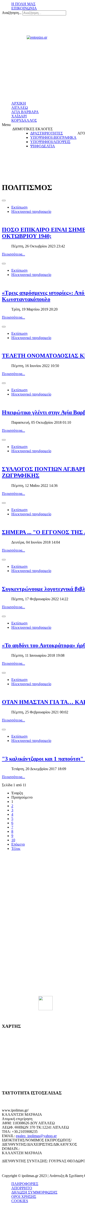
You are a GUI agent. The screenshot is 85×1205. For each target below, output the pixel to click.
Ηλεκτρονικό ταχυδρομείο (31, 211)
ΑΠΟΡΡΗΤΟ (21, 1188)
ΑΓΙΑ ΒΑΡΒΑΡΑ (25, 112)
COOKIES (19, 1201)
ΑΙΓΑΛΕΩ (19, 108)
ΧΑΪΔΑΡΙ (19, 116)
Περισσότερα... (13, 254)
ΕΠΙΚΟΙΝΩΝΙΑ (24, 8)
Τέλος (15, 849)
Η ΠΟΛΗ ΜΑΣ (23, 4)
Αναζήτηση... (11, 13)
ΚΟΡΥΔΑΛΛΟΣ (24, 120)
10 (13, 840)
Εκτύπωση (19, 207)
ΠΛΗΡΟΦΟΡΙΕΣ (24, 1184)
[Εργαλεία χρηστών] (4, 200)
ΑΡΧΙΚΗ (18, 103)
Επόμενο (18, 844)
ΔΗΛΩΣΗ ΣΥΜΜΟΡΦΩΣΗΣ (34, 1192)
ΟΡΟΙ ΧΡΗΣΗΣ (23, 1197)
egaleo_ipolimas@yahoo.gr (36, 1136)
